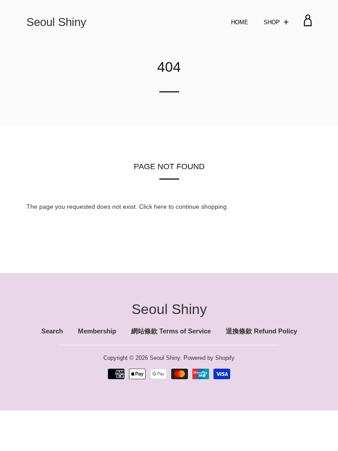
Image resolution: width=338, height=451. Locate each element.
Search (52, 331)
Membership (97, 331)
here (160, 206)
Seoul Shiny (56, 22)
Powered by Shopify (209, 357)
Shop (273, 22)
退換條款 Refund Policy (261, 331)
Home (239, 22)
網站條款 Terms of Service (171, 331)
